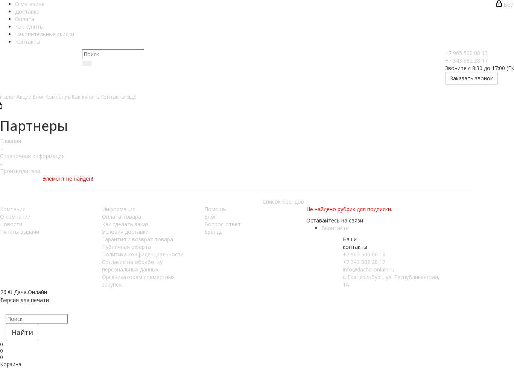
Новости (11, 224)
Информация (118, 209)
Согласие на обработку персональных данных (132, 265)
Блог (210, 216)
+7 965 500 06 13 (466, 53)
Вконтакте (335, 228)
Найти (22, 332)
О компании (15, 216)
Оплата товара (121, 216)
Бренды (214, 231)
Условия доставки (125, 231)
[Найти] (87, 63)
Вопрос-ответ (222, 224)
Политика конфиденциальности (143, 254)
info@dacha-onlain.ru (368, 269)
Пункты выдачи (19, 231)
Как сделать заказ (125, 224)
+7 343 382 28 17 (466, 60)
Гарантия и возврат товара (137, 239)
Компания (13, 209)
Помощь (215, 209)
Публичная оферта (126, 246)
